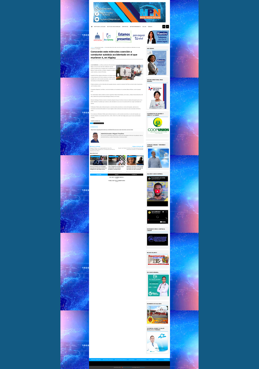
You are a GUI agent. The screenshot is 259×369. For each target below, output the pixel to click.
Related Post (94, 153)
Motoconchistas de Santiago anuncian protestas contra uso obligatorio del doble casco (98, 168)
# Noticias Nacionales (98, 123)
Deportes (125, 26)
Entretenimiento (135, 26)
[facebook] (164, 359)
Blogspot (142, 367)
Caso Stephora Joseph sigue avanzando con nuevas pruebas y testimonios (116, 168)
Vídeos (150, 26)
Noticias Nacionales (113, 26)
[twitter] (166, 359)
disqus (116, 174)
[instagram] (168, 359)
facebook (134, 174)
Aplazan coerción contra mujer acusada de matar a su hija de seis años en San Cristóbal (135, 168)
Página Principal (96, 359)
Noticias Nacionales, (110, 60)
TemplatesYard (127, 367)
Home (92, 47)
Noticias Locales (99, 26)
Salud (144, 26)
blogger (99, 174)
